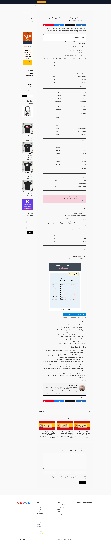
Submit (29, 232)
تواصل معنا (59, 509)
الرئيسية (38, 502)
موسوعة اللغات (30, 90)
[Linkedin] (81, 397)
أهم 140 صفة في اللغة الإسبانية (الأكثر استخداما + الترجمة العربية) (65, 433)
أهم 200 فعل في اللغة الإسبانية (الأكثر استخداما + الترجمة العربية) (48, 433)
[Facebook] (83, 397)
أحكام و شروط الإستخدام (62, 507)
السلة (58, 512)
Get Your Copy (41, 2)
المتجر (38, 515)
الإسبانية (88, 436)
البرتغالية (31, 82)
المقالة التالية (40, 411)
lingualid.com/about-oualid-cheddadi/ (52, 393)
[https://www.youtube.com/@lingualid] (18, 502)
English (30, 73)
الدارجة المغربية (30, 84)
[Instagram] (85, 397)
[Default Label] (21, 502)
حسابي (58, 511)
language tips (29, 75)
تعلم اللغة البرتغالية (41, 507)
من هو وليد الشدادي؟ (61, 504)
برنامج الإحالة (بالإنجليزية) (62, 514)
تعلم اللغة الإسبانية (41, 506)
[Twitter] (26, 502)
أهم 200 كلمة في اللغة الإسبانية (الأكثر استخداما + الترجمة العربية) (83, 433)
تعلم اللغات (39, 504)
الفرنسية (31, 86)
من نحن (58, 502)
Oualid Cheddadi (81, 504)
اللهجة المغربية (30, 88)
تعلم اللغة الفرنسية (41, 509)
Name (31, 219)
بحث (24, 95)
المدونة (38, 511)
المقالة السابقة (89, 411)
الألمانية (31, 77)
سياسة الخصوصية (60, 505)
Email (31, 225)
